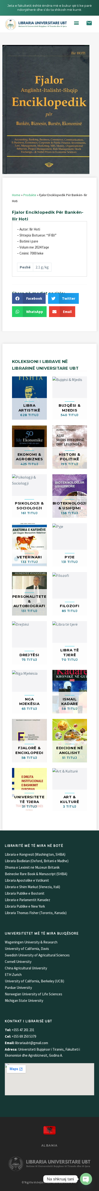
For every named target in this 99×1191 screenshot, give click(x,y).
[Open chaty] (86, 1179)
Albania (49, 1145)
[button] (76, 23)
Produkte (29, 195)
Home (16, 195)
